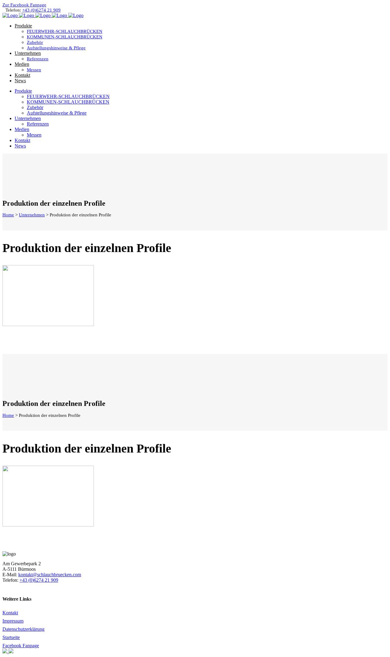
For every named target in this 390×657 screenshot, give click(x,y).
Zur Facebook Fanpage (24, 4)
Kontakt (10, 612)
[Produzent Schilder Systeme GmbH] (5, 651)
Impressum (12, 620)
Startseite (11, 637)
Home (8, 214)
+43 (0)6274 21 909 (41, 10)
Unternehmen (32, 214)
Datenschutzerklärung (23, 629)
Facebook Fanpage (20, 645)
